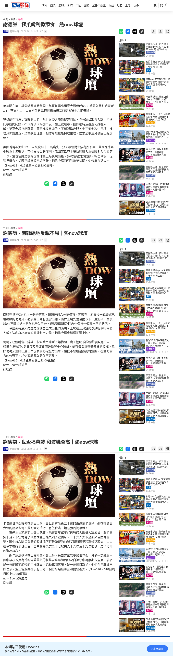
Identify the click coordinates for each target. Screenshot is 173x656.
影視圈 (150, 105)
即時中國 (151, 52)
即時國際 (151, 175)
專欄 (12, 19)
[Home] (20, 5)
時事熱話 (151, 210)
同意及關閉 (157, 648)
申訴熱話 (151, 123)
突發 (149, 70)
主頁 (5, 19)
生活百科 (151, 140)
